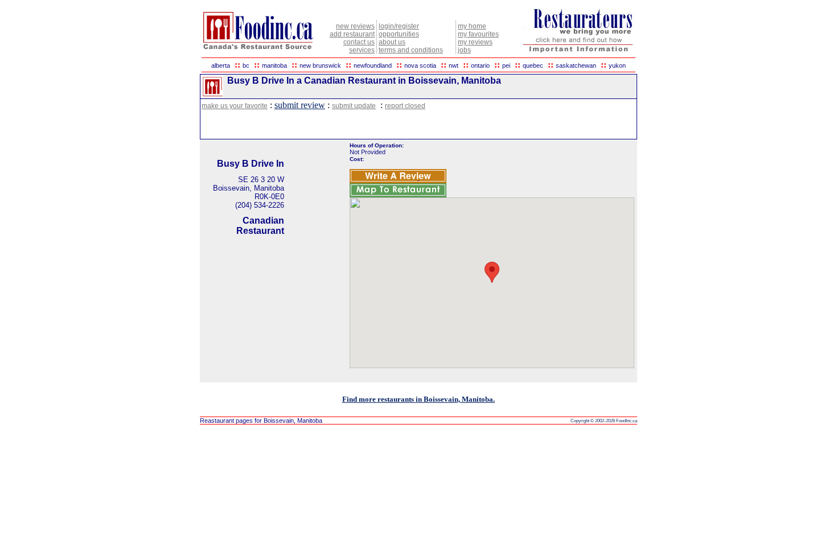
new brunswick (320, 65)
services (362, 50)
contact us (359, 42)
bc (246, 65)
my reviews (475, 42)
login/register (399, 26)
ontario (480, 65)
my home (472, 26)
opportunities (399, 34)
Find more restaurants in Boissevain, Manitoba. (418, 399)
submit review (299, 105)
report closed (405, 106)
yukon (617, 65)
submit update (354, 106)
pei (506, 65)
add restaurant (352, 34)
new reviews (355, 26)
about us (392, 42)
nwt (453, 65)
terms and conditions (411, 50)
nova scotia (420, 65)
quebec (533, 65)
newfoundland (373, 65)
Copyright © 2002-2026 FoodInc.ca (604, 420)
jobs (464, 50)
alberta (220, 65)
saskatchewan (576, 65)
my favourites (478, 34)
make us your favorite (235, 106)
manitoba (274, 65)
